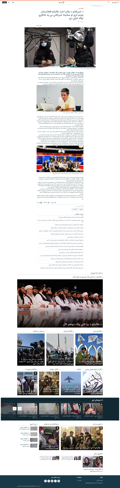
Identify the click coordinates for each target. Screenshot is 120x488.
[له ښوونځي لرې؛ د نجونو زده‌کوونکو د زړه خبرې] (93, 408)
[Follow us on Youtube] (52, 481)
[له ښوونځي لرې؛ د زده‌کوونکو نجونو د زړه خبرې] (71, 408)
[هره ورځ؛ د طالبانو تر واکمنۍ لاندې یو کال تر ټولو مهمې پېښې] (93, 383)
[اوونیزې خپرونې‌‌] (9, 2)
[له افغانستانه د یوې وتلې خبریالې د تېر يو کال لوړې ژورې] (93, 461)
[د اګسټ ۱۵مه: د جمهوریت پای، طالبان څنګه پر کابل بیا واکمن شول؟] (49, 383)
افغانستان (81, 8)
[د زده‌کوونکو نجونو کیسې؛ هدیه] (33, 440)
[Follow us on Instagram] (48, 481)
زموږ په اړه (79, 480)
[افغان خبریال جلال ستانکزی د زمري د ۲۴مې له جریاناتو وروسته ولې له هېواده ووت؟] (55, 458)
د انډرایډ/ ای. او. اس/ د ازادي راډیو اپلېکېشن (94, 483)
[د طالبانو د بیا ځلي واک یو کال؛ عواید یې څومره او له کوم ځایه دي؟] (60, 350)
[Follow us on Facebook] (58, 481)
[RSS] (45, 481)
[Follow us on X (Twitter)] (55, 481)
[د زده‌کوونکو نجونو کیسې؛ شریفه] (33, 446)
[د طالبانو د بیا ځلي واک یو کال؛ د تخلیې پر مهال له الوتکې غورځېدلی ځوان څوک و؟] (71, 383)
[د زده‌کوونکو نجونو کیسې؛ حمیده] (33, 434)
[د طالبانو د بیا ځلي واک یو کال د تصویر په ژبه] (82, 438)
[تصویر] (13, 2)
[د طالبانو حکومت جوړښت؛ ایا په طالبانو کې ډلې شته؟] (27, 383)
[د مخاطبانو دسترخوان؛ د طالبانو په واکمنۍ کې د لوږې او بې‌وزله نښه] (49, 438)
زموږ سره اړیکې (100, 480)
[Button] (39, 25)
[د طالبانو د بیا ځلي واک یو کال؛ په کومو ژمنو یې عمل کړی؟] (89, 350)
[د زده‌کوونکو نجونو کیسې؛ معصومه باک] (33, 428)
